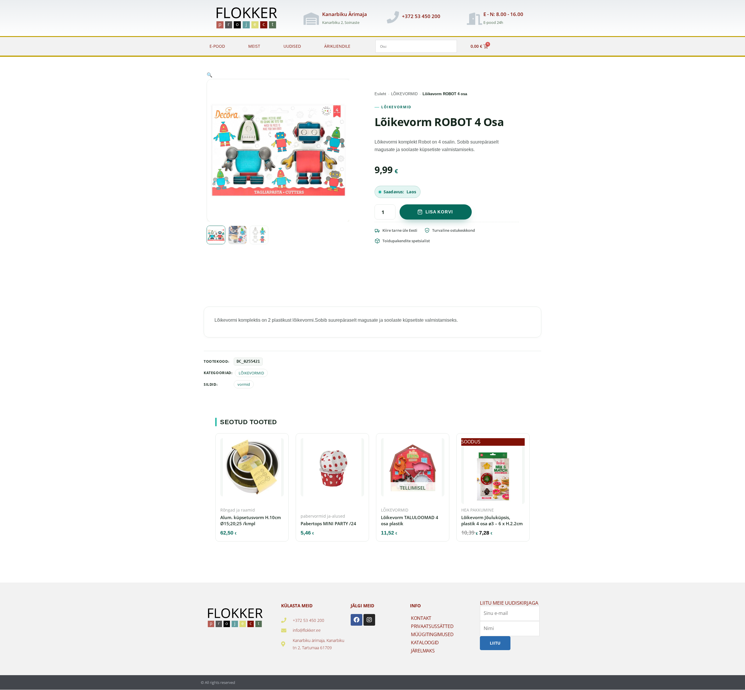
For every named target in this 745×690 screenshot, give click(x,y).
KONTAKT (421, 618)
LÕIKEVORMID (404, 94)
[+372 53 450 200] (393, 17)
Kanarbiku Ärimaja (344, 14)
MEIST (254, 46)
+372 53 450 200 (421, 16)
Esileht (380, 94)
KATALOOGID (425, 642)
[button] (209, 75)
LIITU (495, 643)
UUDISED (292, 46)
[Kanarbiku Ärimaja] (311, 19)
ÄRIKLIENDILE (337, 46)
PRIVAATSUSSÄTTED (432, 626)
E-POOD (217, 46)
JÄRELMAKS (422, 650)
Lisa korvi (439, 211)
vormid (243, 384)
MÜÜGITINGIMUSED (432, 634)
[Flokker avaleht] (250, 18)
